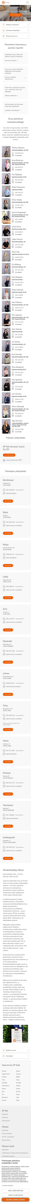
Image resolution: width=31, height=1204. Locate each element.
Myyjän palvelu (6, 1140)
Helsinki (4, 1071)
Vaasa (17, 1080)
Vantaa (18, 1088)
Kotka (17, 1100)
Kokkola (18, 1085)
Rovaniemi (5, 1097)
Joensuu (18, 1074)
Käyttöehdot (5, 1149)
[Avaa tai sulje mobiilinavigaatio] (27, 2)
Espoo (18, 1094)
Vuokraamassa (6, 1120)
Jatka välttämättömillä (15, 1190)
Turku (3, 1080)
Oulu (3, 1091)
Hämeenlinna (5, 1085)
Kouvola (4, 1100)
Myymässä (5, 1114)
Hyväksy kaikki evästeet (15, 1199)
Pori (3, 1094)
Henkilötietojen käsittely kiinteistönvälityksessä (15, 1153)
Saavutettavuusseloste (8, 1156)
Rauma (18, 1091)
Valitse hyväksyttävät (15, 1195)
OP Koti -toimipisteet (8, 1137)
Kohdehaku (5, 1130)
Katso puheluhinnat (20, 490)
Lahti (17, 1097)
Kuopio (4, 1088)
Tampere (4, 1077)
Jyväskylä (4, 1083)
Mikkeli (18, 1077)
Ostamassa (5, 1117)
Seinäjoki (18, 1083)
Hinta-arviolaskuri (7, 1133)
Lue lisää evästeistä (7, 1185)
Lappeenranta (6, 1074)
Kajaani (18, 1071)
